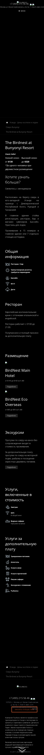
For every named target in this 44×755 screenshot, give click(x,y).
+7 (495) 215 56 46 (19, 3)
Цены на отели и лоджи (27, 122)
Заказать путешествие (24, 709)
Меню (23, 11)
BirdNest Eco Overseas (16, 402)
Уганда (13, 122)
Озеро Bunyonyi (12, 127)
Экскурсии (14, 432)
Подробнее (11, 387)
